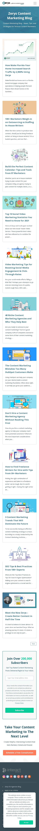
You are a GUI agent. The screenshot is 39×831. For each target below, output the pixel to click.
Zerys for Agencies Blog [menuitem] (13, 787)
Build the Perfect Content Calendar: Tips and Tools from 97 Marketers (19, 170)
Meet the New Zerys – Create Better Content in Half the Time (18, 616)
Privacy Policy (19, 703)
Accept (26, 822)
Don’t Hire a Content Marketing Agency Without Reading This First (17, 418)
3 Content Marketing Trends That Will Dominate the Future (16, 520)
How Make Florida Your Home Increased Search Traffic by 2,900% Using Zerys (17, 70)
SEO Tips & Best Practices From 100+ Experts (18, 568)
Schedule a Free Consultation (19, 752)
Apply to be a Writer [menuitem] (11, 790)
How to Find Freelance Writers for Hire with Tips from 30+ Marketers (19, 470)
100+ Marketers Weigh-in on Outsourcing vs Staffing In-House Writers (19, 122)
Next (33, 644)
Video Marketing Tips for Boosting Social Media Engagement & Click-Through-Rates (18, 269)
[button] (35, 2)
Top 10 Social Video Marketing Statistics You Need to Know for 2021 (18, 217)
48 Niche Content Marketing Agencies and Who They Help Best (18, 318)
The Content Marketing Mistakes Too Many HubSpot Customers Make (19, 369)
